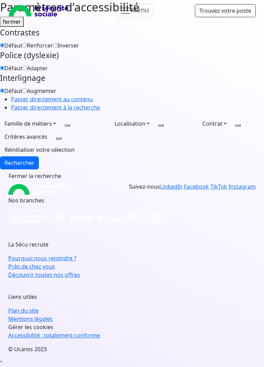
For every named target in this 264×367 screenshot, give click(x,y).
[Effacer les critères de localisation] (161, 125)
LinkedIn (171, 186)
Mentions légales (30, 319)
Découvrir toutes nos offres (44, 275)
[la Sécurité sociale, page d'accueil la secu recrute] (38, 11)
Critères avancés (25, 136)
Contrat (212, 123)
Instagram (242, 186)
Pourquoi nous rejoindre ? (42, 258)
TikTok (218, 186)
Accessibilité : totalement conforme (54, 335)
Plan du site (23, 310)
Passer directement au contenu (52, 99)
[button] (39, 149)
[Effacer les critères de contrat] (238, 125)
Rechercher (19, 163)
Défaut (13, 45)
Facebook (196, 186)
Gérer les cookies (30, 327)
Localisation (129, 123)
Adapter (37, 68)
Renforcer (40, 45)
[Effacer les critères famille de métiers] (67, 125)
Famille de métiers (28, 123)
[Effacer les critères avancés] (59, 138)
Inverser (68, 45)
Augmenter (41, 91)
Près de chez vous (31, 266)
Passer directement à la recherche (55, 107)
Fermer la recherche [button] (35, 176)
